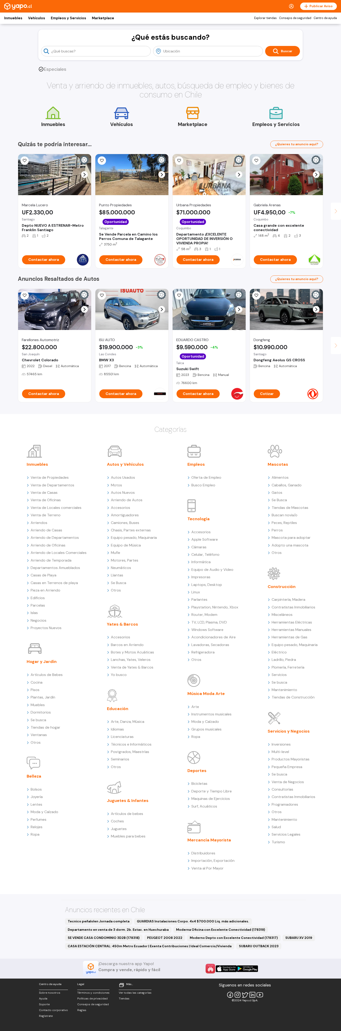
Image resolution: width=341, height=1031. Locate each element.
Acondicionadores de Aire (213, 637)
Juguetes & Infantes (127, 800)
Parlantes (199, 599)
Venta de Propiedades (50, 477)
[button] (84, 174)
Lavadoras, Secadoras (210, 644)
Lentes (36, 804)
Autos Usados (123, 477)
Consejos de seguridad (295, 18)
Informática (201, 561)
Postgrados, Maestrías (130, 751)
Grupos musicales (206, 729)
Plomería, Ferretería (288, 667)
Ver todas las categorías (135, 993)
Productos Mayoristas (290, 759)
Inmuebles (13, 18)
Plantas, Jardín (43, 697)
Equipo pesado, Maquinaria (134, 537)
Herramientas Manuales (291, 629)
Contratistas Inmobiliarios (293, 607)
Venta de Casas (44, 492)
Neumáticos (121, 567)
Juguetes (119, 828)
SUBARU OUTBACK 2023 (259, 946)
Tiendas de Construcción (293, 697)
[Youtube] (260, 995)
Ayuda (43, 998)
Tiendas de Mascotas (290, 507)
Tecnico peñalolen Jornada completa (98, 921)
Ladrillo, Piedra (284, 659)
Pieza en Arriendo (45, 590)
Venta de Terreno (46, 515)
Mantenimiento (284, 689)
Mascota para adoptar (291, 537)
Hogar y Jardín (42, 661)
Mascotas (278, 464)
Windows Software (207, 629)
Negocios (38, 620)
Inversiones (281, 744)
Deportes (196, 770)
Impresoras (200, 577)
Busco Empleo (203, 485)
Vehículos (36, 18)
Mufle (115, 552)
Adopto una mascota (290, 545)
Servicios (279, 674)
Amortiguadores (125, 515)
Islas (34, 612)
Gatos (277, 492)
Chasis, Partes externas (131, 530)
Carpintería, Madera (288, 599)
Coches (117, 821)
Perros (277, 530)
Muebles (38, 704)
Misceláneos (282, 614)
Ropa (35, 834)
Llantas (117, 575)
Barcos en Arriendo (127, 644)
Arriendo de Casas (46, 530)
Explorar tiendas (265, 18)
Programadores (285, 804)
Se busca (38, 719)
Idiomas (117, 729)
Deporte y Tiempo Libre (211, 791)
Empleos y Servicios (68, 18)
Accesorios (120, 507)
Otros (36, 742)
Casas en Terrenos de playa (54, 582)
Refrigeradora (203, 652)
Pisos (35, 689)
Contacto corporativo (53, 1010)
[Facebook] (230, 995)
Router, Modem (204, 614)
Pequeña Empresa (287, 766)
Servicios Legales (286, 834)
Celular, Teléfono (205, 554)
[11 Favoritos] (24, 160)
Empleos (196, 464)
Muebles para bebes (128, 836)
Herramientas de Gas (289, 637)
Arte (195, 706)
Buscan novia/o (284, 515)
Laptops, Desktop (206, 584)
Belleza (34, 776)
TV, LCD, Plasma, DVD (209, 622)
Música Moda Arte (206, 693)
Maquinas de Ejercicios (210, 798)
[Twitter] (245, 995)
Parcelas (38, 605)
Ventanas (39, 734)
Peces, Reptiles (284, 522)
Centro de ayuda (325, 18)
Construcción (282, 586)
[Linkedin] (252, 995)
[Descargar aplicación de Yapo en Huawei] (210, 968)
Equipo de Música (126, 545)
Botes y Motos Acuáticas (132, 652)
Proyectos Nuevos (46, 627)
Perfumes (38, 819)
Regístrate (46, 1016)
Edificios (38, 597)
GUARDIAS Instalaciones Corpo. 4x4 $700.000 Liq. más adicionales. (193, 921)
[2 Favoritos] (256, 160)
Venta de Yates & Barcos (132, 667)
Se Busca (118, 582)
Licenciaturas (122, 736)
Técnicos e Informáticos (131, 744)
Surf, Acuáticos (204, 806)
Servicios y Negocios (289, 731)
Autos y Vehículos (125, 464)
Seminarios (120, 759)
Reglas (81, 1010)
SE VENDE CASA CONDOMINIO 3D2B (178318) (104, 938)
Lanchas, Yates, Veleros (131, 659)
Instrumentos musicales (211, 714)
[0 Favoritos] (179, 160)
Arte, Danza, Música (127, 721)
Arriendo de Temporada (51, 560)
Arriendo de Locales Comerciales (59, 552)
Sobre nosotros (49, 993)
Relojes (36, 826)
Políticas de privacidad (92, 998)
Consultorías (282, 789)
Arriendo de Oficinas (48, 545)
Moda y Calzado (44, 811)
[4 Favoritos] (179, 295)
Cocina (36, 682)
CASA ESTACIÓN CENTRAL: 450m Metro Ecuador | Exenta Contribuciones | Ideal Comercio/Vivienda (150, 946)
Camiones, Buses (125, 522)
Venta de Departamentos (52, 485)
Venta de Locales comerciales (56, 507)
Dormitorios (41, 712)
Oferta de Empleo (206, 477)
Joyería (37, 796)
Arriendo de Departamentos (55, 537)
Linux (195, 592)
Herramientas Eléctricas (292, 622)
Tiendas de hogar (45, 727)
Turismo (278, 842)
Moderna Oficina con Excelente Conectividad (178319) (220, 930)
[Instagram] (237, 995)
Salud (276, 826)
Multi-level (280, 751)
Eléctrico (279, 652)
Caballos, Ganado (287, 485)
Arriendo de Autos (126, 500)
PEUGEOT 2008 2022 (164, 938)
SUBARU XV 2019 (298, 938)
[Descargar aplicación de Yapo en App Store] (226, 968)
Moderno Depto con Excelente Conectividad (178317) (234, 938)
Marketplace (103, 18)
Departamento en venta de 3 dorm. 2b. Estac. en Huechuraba (118, 930)
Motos (116, 485)
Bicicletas (199, 783)
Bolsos (36, 789)
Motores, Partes (124, 560)
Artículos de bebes (127, 813)
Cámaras (198, 547)
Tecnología (198, 519)
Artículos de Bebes (47, 674)
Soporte (44, 1004)
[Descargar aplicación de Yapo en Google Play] (247, 968)
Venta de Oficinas (46, 500)
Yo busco (119, 674)
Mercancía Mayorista (209, 840)
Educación (117, 708)
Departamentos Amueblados (55, 567)
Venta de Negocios (288, 781)
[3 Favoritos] (256, 295)
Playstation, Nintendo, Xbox (214, 607)
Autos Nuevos (123, 492)
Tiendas (124, 998)
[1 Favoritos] (102, 160)
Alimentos (280, 477)
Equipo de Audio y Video (212, 569)
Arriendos (39, 522)
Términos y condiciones (93, 993)
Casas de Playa (43, 575)
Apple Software (204, 539)
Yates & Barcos (122, 624)
